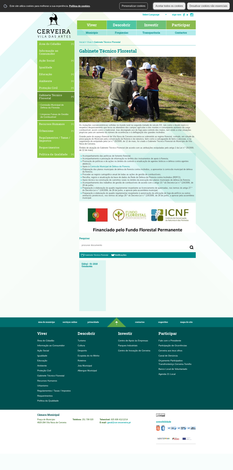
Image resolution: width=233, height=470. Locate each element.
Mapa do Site (186, 322)
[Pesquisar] (192, 248)
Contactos (140, 322)
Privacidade (93, 322)
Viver (89, 42)
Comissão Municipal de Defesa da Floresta (109, 166)
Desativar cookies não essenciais (208, 6)
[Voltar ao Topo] (116, 322)
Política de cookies (79, 6)
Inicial (82, 42)
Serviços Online (70, 322)
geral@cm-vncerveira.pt (119, 422)
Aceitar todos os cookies (169, 6)
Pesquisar (84, 238)
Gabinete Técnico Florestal (96, 255)
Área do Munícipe (46, 322)
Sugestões (163, 322)
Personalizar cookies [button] (133, 6)
